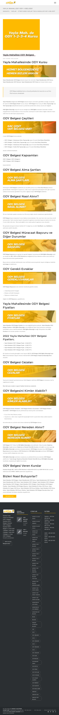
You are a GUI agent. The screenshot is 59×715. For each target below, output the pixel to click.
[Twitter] (50, 711)
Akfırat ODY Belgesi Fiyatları (35, 576)
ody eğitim (35, 666)
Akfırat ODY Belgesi (35, 564)
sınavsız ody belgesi (35, 698)
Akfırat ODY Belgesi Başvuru (35, 570)
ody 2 (33, 638)
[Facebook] (48, 711)
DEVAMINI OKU (10, 496)
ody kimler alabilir (35, 679)
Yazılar (13, 11)
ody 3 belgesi (35, 646)
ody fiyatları (35, 672)
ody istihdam (35, 675)
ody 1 (33, 632)
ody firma (34, 669)
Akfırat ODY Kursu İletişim (35, 598)
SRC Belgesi (28, 710)
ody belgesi (35, 658)
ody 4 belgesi (35, 652)
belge (33, 616)
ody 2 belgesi (35, 641)
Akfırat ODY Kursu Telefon (36, 593)
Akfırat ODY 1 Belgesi (35, 545)
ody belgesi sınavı (35, 662)
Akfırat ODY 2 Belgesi (35, 550)
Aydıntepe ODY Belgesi (35, 612)
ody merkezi (35, 682)
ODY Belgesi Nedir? (25, 519)
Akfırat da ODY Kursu (36, 517)
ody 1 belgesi (35, 635)
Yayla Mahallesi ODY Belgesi (18, 55)
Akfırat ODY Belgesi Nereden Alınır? (36, 583)
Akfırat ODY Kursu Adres (35, 589)
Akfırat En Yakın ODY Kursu (35, 539)
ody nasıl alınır (36, 688)
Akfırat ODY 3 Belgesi (35, 554)
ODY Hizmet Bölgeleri (10, 58)
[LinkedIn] (53, 711)
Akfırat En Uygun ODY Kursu (35, 533)
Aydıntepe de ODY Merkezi (35, 608)
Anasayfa (6, 11)
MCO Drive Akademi (14, 711)
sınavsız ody (35, 694)
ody (33, 629)
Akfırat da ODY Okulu (36, 527)
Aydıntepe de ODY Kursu (35, 603)
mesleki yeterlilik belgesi (34, 624)
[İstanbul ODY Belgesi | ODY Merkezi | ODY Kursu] (10, 2)
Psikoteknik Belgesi (50, 710)
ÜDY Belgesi (37, 710)
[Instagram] (55, 711)
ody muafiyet (35, 685)
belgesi (34, 619)
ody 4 (33, 649)
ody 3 (33, 644)
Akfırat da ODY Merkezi (36, 522)
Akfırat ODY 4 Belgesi (35, 559)
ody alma (34, 655)
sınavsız (34, 691)
